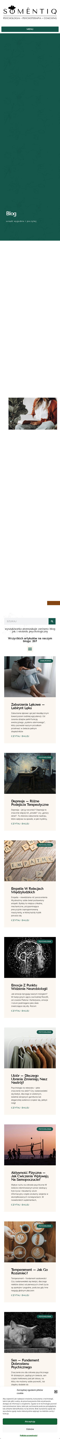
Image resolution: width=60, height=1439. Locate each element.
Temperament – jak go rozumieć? (29, 1271)
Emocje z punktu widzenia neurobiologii (29, 987)
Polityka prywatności (28, 1435)
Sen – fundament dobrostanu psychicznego (25, 1363)
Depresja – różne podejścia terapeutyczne (30, 803)
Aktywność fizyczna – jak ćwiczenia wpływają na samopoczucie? (29, 1176)
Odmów (30, 1429)
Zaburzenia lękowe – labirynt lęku (28, 706)
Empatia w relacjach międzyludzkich (27, 890)
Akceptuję (30, 1421)
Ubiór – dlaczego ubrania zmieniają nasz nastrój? (29, 1079)
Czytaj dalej (20, 736)
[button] (55, 1391)
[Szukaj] (52, 621)
